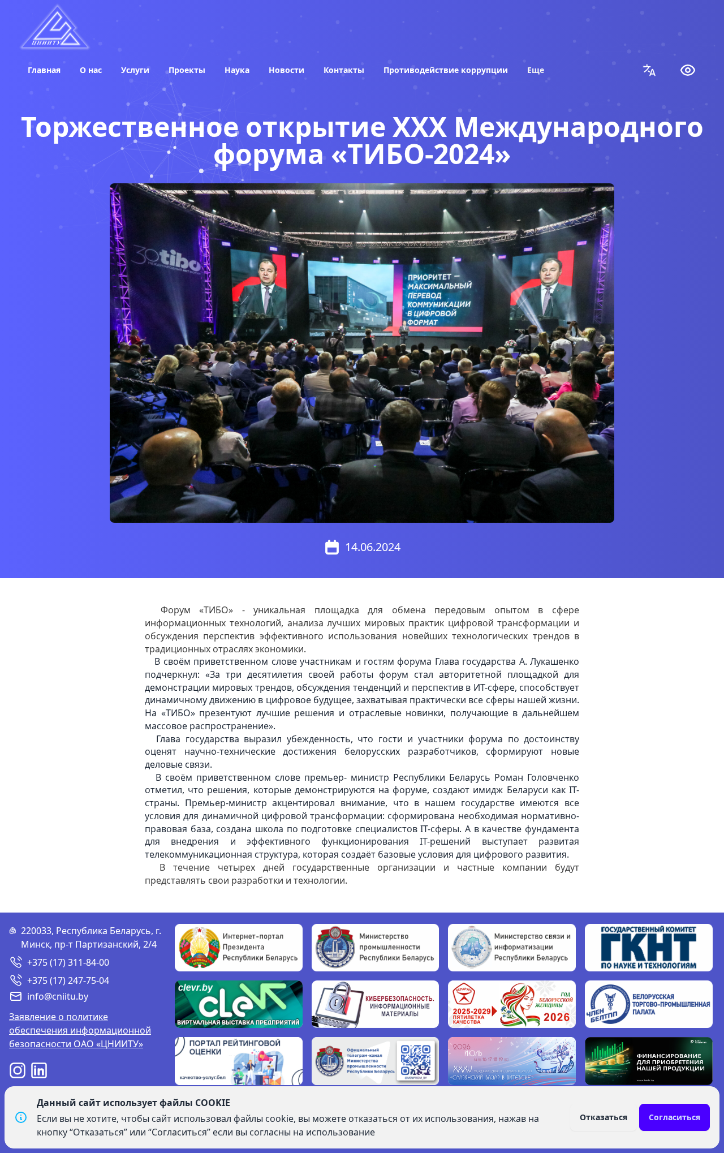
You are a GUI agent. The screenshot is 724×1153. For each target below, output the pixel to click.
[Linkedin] (39, 1070)
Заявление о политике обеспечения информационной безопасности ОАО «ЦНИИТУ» (80, 1030)
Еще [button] (535, 69)
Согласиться (674, 1117)
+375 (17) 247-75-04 (68, 980)
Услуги (135, 69)
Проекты (187, 69)
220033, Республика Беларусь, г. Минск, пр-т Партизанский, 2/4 (91, 937)
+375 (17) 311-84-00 (68, 962)
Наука (237, 69)
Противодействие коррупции (445, 69)
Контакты (344, 69)
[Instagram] (17, 1070)
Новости (286, 69)
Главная (44, 69)
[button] (649, 70)
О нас (91, 69)
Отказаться (603, 1117)
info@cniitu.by (57, 996)
